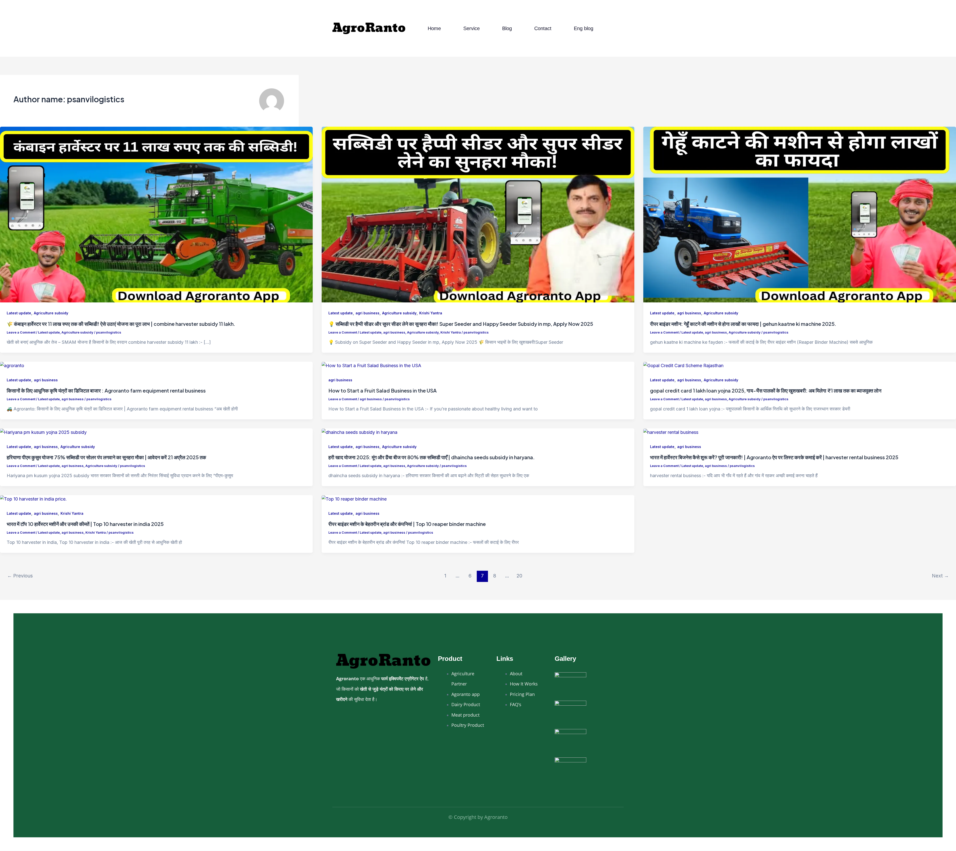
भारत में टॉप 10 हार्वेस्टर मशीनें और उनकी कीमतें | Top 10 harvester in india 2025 (85, 524)
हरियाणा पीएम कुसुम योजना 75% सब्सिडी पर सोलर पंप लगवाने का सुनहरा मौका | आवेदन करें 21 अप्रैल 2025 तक (106, 457)
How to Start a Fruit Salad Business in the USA (382, 390)
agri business (367, 313)
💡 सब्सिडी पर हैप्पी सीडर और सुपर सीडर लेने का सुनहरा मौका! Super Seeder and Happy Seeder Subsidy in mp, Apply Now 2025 (460, 324)
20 (519, 576)
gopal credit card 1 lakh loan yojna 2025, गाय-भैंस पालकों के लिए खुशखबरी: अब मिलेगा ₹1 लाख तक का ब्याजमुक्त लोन (765, 390)
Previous (20, 576)
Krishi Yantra (430, 313)
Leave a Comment (21, 332)
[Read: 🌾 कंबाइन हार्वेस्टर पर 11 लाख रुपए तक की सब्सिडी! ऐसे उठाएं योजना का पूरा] (156, 214)
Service (471, 28)
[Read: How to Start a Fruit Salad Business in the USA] (371, 365)
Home (434, 28)
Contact (542, 28)
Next (940, 576)
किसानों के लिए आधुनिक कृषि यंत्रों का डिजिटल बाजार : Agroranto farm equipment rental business (106, 390)
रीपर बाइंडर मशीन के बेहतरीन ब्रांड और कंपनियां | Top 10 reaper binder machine (407, 524)
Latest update (19, 313)
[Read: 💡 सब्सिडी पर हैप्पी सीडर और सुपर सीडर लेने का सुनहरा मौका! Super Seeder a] (478, 214)
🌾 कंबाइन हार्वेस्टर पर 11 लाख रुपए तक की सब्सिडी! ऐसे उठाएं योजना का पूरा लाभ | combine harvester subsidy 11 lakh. (121, 324)
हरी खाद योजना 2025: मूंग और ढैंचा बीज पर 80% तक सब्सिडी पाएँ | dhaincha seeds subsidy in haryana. (431, 457)
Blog (507, 28)
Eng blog (583, 28)
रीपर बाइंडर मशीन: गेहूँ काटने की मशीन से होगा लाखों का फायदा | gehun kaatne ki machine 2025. (743, 324)
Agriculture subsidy (51, 313)
